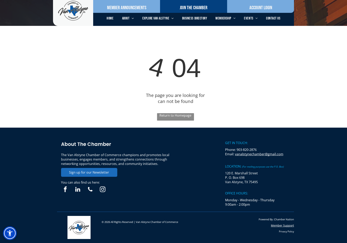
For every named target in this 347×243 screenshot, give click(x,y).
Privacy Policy (286, 231)
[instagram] (102, 190)
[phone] (90, 190)
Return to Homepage (175, 115)
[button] (10, 233)
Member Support (282, 225)
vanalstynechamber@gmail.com (259, 154)
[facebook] (65, 190)
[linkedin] (77, 190)
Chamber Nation (284, 219)
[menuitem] (110, 18)
